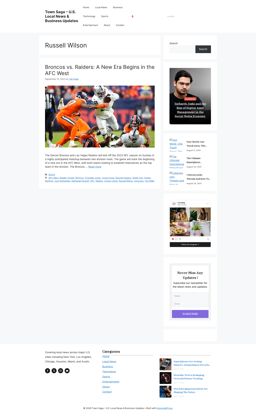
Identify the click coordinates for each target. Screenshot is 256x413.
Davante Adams (123, 178)
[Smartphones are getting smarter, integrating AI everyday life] (165, 364)
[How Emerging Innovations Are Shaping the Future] (165, 392)
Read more (94, 166)
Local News (101, 7)
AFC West (53, 178)
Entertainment (90, 25)
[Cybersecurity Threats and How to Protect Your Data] (176, 178)
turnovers (139, 181)
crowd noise (108, 178)
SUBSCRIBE (190, 313)
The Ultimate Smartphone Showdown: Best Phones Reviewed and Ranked (199, 160)
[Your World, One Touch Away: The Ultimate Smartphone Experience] (176, 145)
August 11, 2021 (194, 150)
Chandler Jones (93, 178)
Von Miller (150, 181)
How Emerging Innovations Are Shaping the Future (191, 390)
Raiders (99, 181)
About (107, 25)
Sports (104, 16)
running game (111, 181)
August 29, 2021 (194, 167)
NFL (92, 181)
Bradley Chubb (67, 178)
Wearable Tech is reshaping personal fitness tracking (189, 377)
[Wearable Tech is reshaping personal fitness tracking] (165, 378)
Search (173, 43)
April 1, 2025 (179, 369)
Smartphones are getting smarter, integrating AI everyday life (192, 363)
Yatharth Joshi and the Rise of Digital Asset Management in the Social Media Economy (190, 110)
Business (118, 7)
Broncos (80, 178)
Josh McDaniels (62, 181)
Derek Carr (137, 178)
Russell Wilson (126, 181)
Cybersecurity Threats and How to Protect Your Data (198, 177)
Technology (89, 16)
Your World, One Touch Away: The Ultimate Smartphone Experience (198, 144)
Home (86, 7)
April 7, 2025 (179, 383)
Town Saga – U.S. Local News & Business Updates (61, 16)
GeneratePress (165, 408)
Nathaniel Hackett (80, 181)
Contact (120, 25)
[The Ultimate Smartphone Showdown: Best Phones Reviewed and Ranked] (176, 161)
